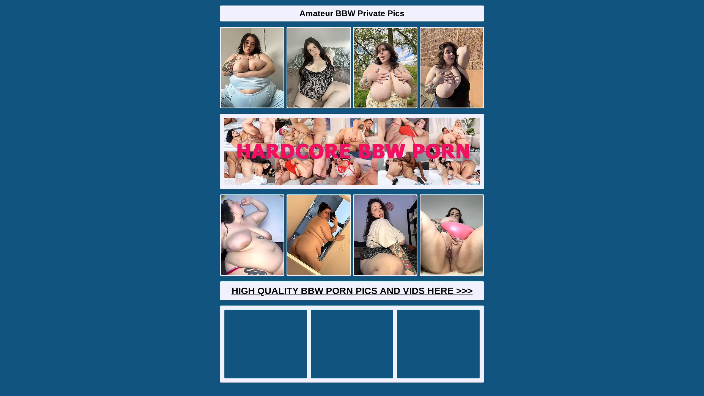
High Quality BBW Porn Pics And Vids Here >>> (352, 290)
